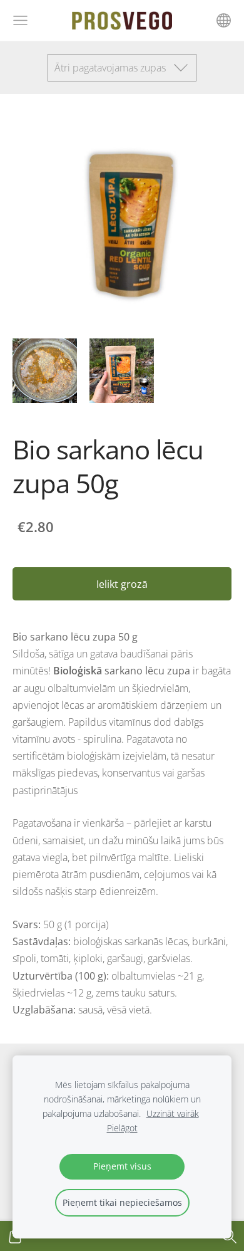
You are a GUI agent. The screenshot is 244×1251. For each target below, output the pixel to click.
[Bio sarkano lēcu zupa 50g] (45, 370)
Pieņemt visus (122, 1166)
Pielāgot (122, 1128)
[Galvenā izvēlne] (20, 20)
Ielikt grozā (122, 584)
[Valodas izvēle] (223, 20)
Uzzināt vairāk (172, 1113)
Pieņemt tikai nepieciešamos (122, 1202)
